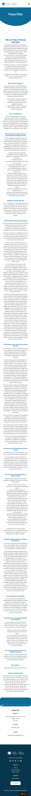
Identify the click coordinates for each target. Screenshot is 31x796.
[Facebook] (10, 761)
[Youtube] (21, 761)
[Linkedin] (15, 761)
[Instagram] (18, 761)
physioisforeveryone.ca (10, 55)
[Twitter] (13, 761)
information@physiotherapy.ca (19, 667)
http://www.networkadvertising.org (15, 590)
